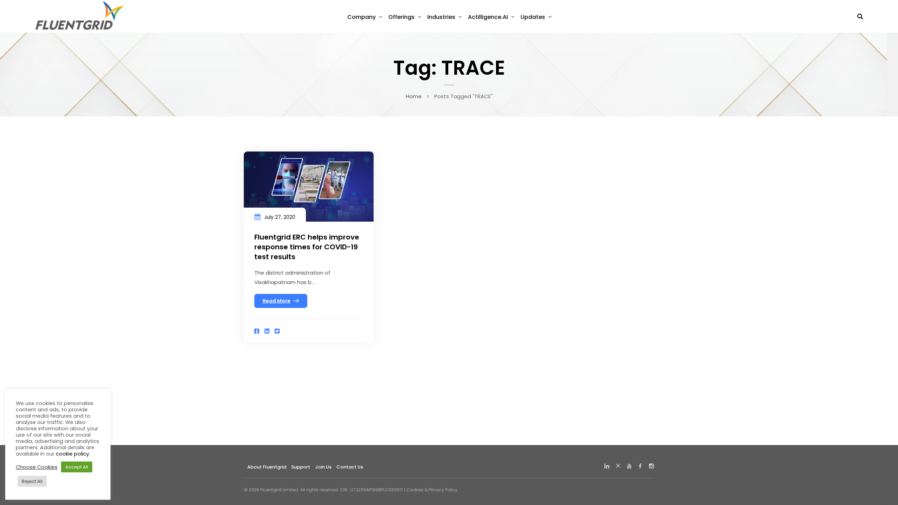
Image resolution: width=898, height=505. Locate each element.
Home (414, 96)
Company (361, 17)
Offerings (401, 17)
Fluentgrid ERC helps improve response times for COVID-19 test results (306, 247)
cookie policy (72, 453)
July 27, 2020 (279, 217)
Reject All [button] (32, 481)
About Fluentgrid (266, 467)
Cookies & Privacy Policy (431, 490)
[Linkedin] (266, 331)
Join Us (323, 467)
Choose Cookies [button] (37, 467)
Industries (441, 17)
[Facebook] (256, 331)
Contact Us (349, 467)
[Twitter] (277, 331)
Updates (533, 17)
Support (300, 467)
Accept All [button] (76, 467)
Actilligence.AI (488, 17)
